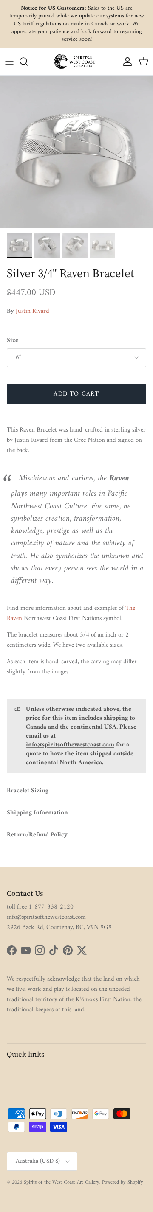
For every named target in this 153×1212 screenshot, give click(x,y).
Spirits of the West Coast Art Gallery (61, 1182)
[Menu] (9, 61)
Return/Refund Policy (37, 835)
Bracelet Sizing (27, 791)
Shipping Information (37, 813)
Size (12, 340)
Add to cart (76, 394)
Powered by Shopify (122, 1182)
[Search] (28, 61)
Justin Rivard (32, 311)
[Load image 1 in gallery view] (76, 152)
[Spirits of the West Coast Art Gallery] (76, 61)
